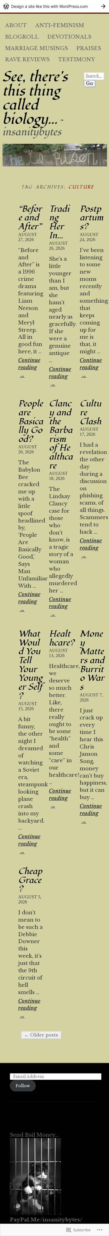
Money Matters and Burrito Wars (92, 660)
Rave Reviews (27, 59)
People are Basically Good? (30, 421)
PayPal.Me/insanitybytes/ (46, 1219)
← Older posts (41, 1035)
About (16, 25)
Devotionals (69, 37)
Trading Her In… (59, 222)
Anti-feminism (59, 25)
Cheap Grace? (30, 880)
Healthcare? (61, 638)
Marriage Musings (36, 48)
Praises (88, 48)
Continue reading (29, 367)
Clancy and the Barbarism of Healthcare (61, 434)
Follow (23, 1085)
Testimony (76, 59)
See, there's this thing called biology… (35, 98)
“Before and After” (30, 218)
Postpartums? (91, 218)
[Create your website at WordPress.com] (54, 6)
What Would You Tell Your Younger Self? (30, 665)
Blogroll (22, 37)
